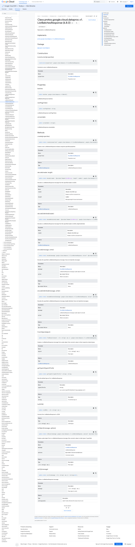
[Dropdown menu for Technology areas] (29, 1)
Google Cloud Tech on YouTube (113, 538)
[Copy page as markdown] (76, 23)
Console (113, 1)
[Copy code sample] (96, 61)
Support (51, 531)
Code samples (81, 533)
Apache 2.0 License (39, 518)
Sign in (131, 1)
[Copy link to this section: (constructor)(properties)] (55, 57)
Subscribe (118, 544)
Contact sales (24, 535)
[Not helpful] (96, 16)
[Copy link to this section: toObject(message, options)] (57, 428)
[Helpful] (94, 16)
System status (52, 535)
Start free (129, 6)
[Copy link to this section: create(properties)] (51, 136)
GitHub (79, 529)
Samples (25, 9)
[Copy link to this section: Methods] (46, 133)
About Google (24, 544)
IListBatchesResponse (74, 76)
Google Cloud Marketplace (26, 533)
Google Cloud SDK (10, 6)
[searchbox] (9, 13)
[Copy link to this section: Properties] (47, 85)
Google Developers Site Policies (57, 518)
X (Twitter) (108, 533)
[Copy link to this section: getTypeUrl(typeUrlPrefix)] (55, 368)
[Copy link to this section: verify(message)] (49, 469)
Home (38, 16)
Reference (17, 9)
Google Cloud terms (43, 544)
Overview (4, 9)
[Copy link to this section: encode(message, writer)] (55, 250)
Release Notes (52, 533)
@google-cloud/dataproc (43, 48)
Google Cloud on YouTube (112, 535)
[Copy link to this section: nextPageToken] (48, 103)
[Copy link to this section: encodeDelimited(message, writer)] (61, 291)
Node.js (21, 6)
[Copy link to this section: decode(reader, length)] (53, 172)
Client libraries (30, 6)
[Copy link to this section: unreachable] (46, 117)
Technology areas (23, 1)
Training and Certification (83, 538)
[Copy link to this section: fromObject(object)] (51, 332)
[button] (9, 242)
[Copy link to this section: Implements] (47, 35)
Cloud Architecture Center (83, 535)
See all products (24, 529)
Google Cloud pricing (25, 531)
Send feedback (92, 20)
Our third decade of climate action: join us (58, 544)
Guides (10, 9)
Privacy (29, 544)
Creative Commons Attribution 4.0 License (72, 516)
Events (107, 531)
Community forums (53, 529)
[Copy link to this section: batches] (44, 89)
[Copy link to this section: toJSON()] (44, 404)
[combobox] (100, 1)
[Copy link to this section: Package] (45, 44)
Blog (107, 529)
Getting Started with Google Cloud (85, 531)
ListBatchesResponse (43, 168)
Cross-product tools (37, 1)
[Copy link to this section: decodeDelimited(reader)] (55, 214)
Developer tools (53, 16)
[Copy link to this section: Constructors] (49, 53)
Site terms (35, 544)
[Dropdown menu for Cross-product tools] (43, 1)
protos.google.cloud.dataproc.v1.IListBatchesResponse (51, 39)
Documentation (45, 16)
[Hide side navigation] (17, 544)
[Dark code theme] (93, 61)
